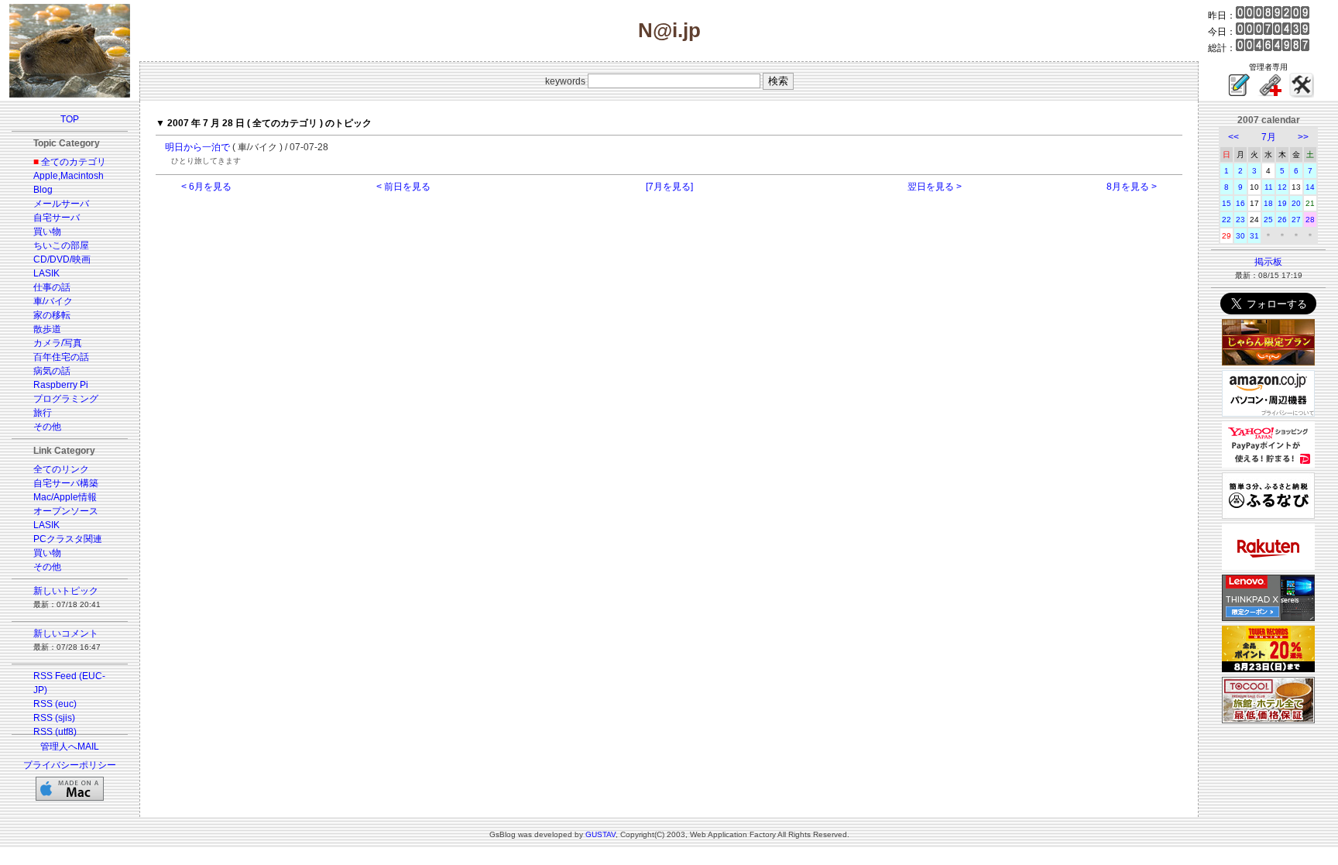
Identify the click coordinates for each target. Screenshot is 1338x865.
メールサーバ (61, 203)
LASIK (46, 273)
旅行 (42, 412)
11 (1268, 187)
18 (1268, 203)
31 (1254, 236)
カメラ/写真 (57, 343)
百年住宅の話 (61, 357)
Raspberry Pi (60, 384)
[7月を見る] (669, 186)
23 (1240, 219)
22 (1226, 219)
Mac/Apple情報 (65, 497)
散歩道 (47, 329)
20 (1296, 203)
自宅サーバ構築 (65, 483)
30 (1240, 236)
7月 (1268, 137)
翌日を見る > (934, 186)
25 (1268, 219)
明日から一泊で (197, 147)
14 (1310, 187)
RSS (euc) (55, 704)
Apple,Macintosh (68, 175)
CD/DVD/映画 (62, 259)
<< (1233, 137)
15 (1226, 203)
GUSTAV (600, 834)
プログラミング (65, 398)
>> (1303, 137)
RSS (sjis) (54, 717)
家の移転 (51, 315)
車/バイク (53, 301)
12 (1282, 187)
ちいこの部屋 (61, 245)
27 (1296, 219)
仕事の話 (51, 287)
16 (1240, 203)
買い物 (47, 231)
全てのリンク (61, 469)
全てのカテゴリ (73, 161)
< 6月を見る (206, 186)
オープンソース (65, 511)
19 (1282, 203)
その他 (47, 426)
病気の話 (51, 371)
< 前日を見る (403, 186)
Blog (43, 189)
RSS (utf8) (55, 731)
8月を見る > (1131, 186)
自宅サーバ (56, 217)
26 (1282, 219)
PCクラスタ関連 (67, 539)
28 (1310, 219)
